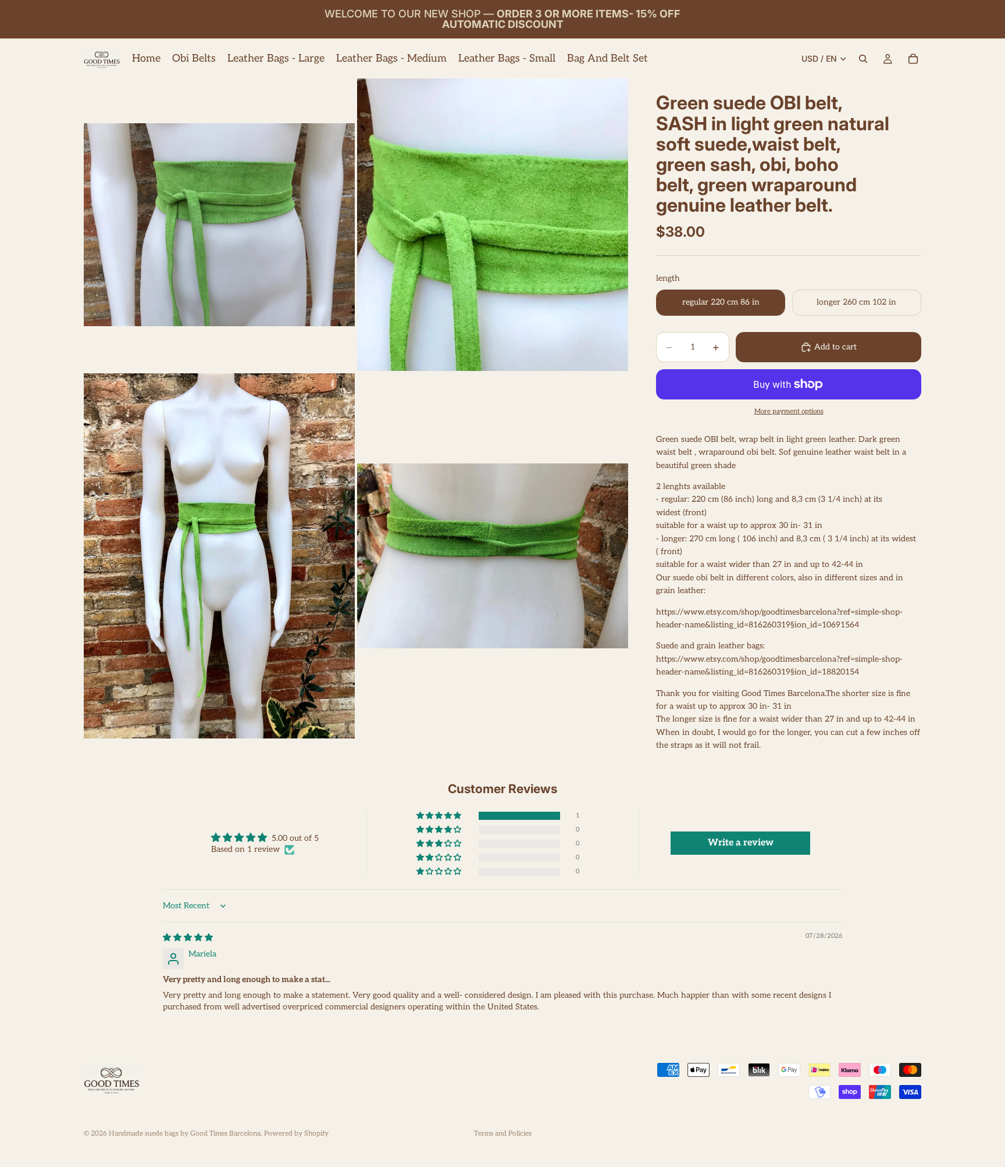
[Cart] (913, 59)
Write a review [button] (741, 842)
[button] (439, 816)
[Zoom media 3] (219, 556)
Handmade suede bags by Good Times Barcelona (185, 1133)
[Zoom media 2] (492, 224)
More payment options (789, 411)
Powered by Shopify (296, 1133)
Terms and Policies (503, 1133)
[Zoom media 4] (492, 556)
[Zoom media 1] (219, 224)
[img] (188, 938)
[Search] (863, 59)
